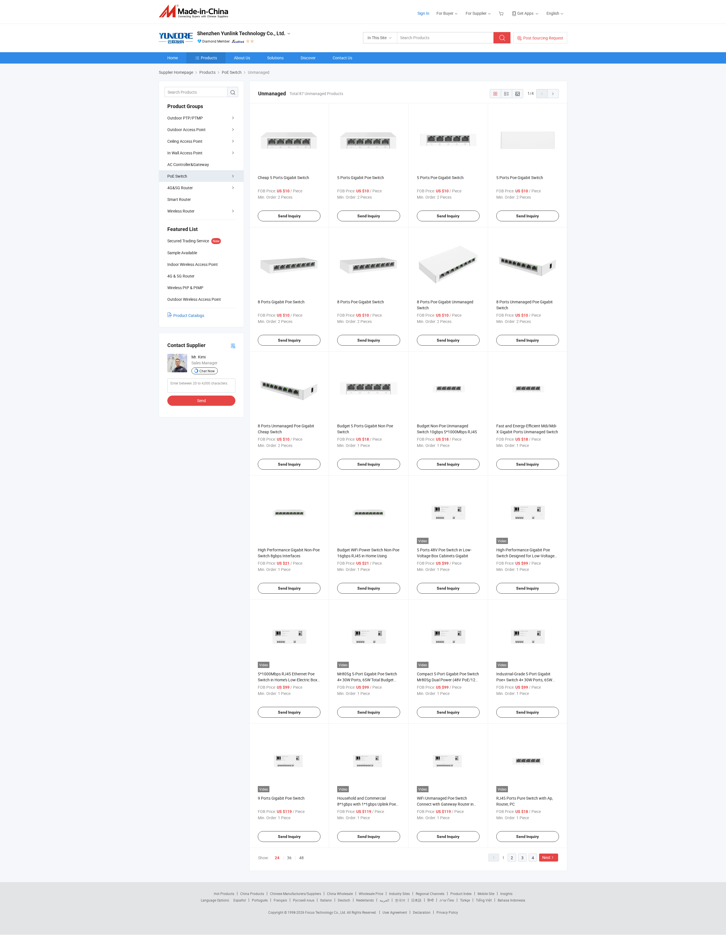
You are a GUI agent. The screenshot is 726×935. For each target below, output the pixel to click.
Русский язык (303, 900)
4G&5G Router (180, 187)
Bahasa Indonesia (511, 900)
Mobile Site (486, 893)
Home (172, 57)
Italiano (326, 900)
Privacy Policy (447, 912)
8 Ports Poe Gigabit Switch (360, 301)
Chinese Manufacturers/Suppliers (295, 893)
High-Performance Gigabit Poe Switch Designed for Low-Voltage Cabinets (525, 555)
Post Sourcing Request (543, 38)
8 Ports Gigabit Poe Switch (281, 301)
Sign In (423, 13)
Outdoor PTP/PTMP (185, 118)
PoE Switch (177, 176)
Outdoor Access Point (186, 129)
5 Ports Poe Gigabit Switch (440, 177)
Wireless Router (181, 211)
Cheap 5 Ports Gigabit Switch (283, 177)
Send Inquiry (289, 216)
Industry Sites (399, 893)
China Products (252, 893)
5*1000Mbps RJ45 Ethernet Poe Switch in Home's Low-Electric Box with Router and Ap (287, 679)
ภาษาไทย (447, 900)
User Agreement (395, 912)
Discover (308, 57)
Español (239, 900)
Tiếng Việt (484, 900)
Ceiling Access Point (184, 141)
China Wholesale (340, 893)
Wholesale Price (371, 893)
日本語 (416, 900)
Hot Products (224, 893)
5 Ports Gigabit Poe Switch (360, 177)
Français (280, 900)
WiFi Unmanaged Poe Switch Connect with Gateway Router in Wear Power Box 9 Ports (445, 804)
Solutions (275, 57)
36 (289, 857)
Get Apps (525, 13)
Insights (506, 893)
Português (260, 900)
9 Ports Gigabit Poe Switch (281, 798)
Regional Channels (430, 893)
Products (209, 57)
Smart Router (179, 199)
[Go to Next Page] (553, 93)
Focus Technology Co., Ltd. (326, 912)
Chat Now (207, 371)
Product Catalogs (188, 315)
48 (301, 857)
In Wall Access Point (184, 153)
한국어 (400, 900)
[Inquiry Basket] (502, 13)
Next (546, 857)
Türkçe (465, 900)
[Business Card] (233, 345)
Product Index (461, 893)
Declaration (421, 912)
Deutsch (344, 900)
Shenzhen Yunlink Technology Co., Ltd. (241, 33)
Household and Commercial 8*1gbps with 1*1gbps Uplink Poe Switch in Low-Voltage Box (366, 804)
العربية (384, 900)
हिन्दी (430, 900)
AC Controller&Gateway (188, 164)
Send (201, 400)
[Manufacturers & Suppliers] (195, 11)
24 (277, 858)
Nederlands (365, 900)
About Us (242, 57)
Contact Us (342, 57)
